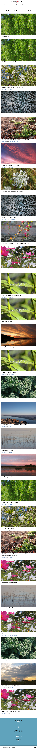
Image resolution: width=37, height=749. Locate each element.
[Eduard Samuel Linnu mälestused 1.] (18, 163)
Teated (11, 452)
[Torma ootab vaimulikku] (18, 526)
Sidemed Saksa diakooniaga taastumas (12, 87)
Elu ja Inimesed (12, 141)
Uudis (11, 63)
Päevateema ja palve (13, 635)
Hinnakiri (18, 722)
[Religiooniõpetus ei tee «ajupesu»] (18, 709)
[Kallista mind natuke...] (18, 448)
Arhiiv (18, 725)
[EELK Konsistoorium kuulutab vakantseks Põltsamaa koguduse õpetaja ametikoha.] (18, 552)
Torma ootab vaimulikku (8, 528)
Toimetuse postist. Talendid (9, 372)
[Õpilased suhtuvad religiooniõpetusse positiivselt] (18, 138)
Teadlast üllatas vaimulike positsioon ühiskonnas (15, 243)
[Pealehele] (17, 2)
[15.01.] (18, 632)
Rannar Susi (4, 374)
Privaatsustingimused (18, 736)
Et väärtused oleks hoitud (9, 62)
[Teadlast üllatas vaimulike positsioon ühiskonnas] (18, 241)
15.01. (3, 633)
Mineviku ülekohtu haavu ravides (11, 217)
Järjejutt (11, 167)
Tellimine (9, 747)
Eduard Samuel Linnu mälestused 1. (11, 165)
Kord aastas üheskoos (7, 269)
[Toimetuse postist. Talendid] (18, 371)
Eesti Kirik (22, 2)
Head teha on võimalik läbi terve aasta (12, 191)
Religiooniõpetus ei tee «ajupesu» (11, 711)
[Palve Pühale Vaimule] (18, 606)
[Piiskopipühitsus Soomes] (18, 658)
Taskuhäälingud (18, 742)
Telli (18, 727)
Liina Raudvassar (5, 245)
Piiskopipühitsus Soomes (9, 660)
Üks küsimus (5, 36)
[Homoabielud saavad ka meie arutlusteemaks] (18, 423)
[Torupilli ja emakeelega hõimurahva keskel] (18, 345)
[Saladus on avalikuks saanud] (18, 580)
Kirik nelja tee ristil (7, 321)
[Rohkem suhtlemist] (18, 397)
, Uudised (16, 141)
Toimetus (18, 721)
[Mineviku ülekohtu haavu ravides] (18, 216)
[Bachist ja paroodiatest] (18, 475)
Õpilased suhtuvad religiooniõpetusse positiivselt (15, 139)
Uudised (11, 297)
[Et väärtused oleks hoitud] (18, 60)
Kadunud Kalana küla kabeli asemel (11, 295)
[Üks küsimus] (18, 34)
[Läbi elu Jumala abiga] (18, 112)
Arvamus (12, 374)
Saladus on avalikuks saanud (9, 582)
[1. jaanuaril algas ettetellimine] (18, 501)
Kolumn (11, 426)
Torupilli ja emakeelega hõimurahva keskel (13, 347)
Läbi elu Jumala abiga (8, 114)
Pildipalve (11, 609)
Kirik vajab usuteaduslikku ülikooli (11, 685)
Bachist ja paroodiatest (8, 477)
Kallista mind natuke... (8, 450)
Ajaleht (13, 2)
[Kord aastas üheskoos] (18, 267)
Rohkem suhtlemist (7, 399)
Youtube (18, 741)
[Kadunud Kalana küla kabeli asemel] (18, 293)
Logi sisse (13, 747)
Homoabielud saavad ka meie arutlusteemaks (14, 424)
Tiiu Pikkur (4, 141)
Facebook (18, 740)
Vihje (18, 726)
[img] (35, 748)
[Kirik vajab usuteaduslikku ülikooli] (18, 684)
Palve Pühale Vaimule (7, 608)
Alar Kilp (4, 687)
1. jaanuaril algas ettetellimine (10, 502)
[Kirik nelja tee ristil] (18, 319)
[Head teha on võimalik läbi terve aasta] (18, 189)
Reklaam (18, 723)
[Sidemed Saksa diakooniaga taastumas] (18, 86)
